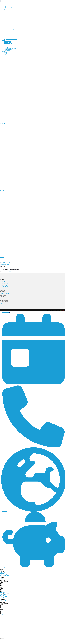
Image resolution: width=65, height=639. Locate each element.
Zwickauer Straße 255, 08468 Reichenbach (4, 617)
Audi (5, 8)
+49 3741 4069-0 (3, 596)
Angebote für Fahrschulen (9, 38)
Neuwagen (6, 18)
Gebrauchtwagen (7, 19)
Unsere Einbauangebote (8, 34)
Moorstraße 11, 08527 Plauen (3, 573)
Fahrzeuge (4, 16)
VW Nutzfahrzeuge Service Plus (10, 44)
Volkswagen (6, 6)
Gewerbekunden (7, 32)
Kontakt (3, 281)
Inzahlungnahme (5, 286)
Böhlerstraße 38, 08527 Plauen (3, 595)
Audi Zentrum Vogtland (4, 293)
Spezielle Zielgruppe (8, 13)
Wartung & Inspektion (8, 47)
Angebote (4, 9)
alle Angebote (6, 10)
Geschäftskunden (5, 31)
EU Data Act (22, 303)
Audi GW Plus (7, 21)
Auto (2, 288)
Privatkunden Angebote (8, 11)
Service (3, 40)
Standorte (6, 54)
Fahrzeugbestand (7, 17)
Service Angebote (7, 14)
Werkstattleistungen (8, 43)
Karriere (3, 51)
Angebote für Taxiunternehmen (10, 36)
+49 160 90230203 (3, 600)
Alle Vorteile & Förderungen (9, 29)
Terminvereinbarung (8, 41)
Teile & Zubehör (7, 50)
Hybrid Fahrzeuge (7, 23)
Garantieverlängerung (8, 49)
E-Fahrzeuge (6, 22)
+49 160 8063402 (3, 578)
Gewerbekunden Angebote (9, 12)
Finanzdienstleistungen (8, 15)
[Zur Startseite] (6, 1)
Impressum (2, 303)
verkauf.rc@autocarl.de (4, 619)
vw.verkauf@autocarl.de (4, 575)
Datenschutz (7, 303)
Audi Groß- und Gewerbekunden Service (11, 45)
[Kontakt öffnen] (3, 0)
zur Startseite (10, 271)
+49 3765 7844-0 (3, 618)
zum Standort (2, 592)
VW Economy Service (8, 46)
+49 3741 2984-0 (3, 574)
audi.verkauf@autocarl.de (5, 597)
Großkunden (6, 33)
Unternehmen (4, 53)
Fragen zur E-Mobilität (8, 30)
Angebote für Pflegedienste (9, 37)
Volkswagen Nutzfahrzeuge (9, 7)
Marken (3, 5)
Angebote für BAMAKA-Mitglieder (10, 39)
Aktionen (4, 284)
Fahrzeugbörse (5, 283)
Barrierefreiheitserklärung (14, 303)
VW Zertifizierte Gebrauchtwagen (10, 20)
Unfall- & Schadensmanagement (10, 48)
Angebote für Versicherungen (9, 35)
